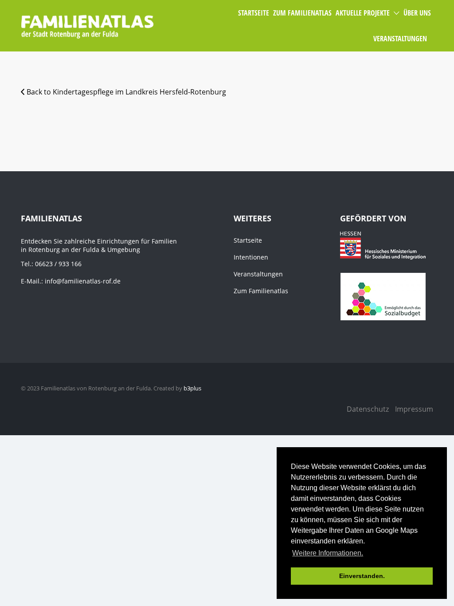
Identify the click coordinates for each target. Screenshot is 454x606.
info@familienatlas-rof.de (83, 281)
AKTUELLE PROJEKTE (363, 13)
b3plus (192, 388)
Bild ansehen (84, 125)
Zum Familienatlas (261, 291)
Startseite (248, 240)
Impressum (414, 409)
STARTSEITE (253, 13)
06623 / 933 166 (58, 264)
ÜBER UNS (417, 13)
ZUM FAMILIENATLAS (302, 13)
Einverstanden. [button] (362, 575)
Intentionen (251, 257)
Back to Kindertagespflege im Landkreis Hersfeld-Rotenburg (126, 92)
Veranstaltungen (258, 274)
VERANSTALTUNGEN (400, 38)
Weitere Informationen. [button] (327, 553)
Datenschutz (368, 409)
